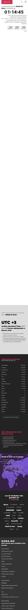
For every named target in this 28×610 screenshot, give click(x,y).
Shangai (3, 404)
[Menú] (26, 2)
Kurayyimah (7, 518)
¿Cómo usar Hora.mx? (8, 606)
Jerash (14, 515)
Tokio (23, 27)
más (25, 31)
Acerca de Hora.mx (7, 608)
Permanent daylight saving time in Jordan (14, 338)
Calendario (4, 569)
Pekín (17, 27)
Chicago (3, 367)
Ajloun (5, 504)
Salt (21, 521)
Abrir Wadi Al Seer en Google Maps (13, 467)
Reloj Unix (4, 594)
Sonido (3, 576)
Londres (3, 381)
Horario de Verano (7, 559)
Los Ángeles (4, 365)
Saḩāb (7, 523)
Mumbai (3, 400)
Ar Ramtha (7, 513)
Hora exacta (5, 549)
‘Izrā (17, 529)
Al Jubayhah (14, 504)
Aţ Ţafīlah (21, 512)
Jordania (14, 500)
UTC (2, 377)
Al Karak (22, 504)
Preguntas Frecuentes (8, 603)
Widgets (4, 583)
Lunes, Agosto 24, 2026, (17, 15)
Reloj (2, 561)
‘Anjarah (11, 529)
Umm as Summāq (16, 523)
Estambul (4, 393)
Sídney (3, 411)
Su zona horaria (6, 554)
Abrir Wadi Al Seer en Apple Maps (13, 471)
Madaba (21, 518)
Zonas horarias (5, 556)
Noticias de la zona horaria (9, 585)
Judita (19, 515)
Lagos (3, 379)
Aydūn (14, 512)
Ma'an (14, 518)
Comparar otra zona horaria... (11, 417)
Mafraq (7, 521)
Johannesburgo (5, 383)
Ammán (10, 510)
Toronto (3, 372)
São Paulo (4, 374)
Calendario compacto (8, 571)
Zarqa (19, 526)
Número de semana (7, 574)
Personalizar (5, 601)
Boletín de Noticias (7, 588)
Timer (3, 566)
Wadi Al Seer (10, 526)
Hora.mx (6, 2)
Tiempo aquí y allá (7, 551)
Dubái (3, 397)
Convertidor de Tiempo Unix (10, 597)
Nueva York (4, 370)
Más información (21, 18)
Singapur (3, 407)
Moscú (3, 395)
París (10, 27)
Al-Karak (19, 507)
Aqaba (18, 510)
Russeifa (14, 521)
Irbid (8, 515)
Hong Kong (4, 402)
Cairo (2, 390)
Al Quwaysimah (10, 507)
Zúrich (3, 388)
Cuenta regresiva (6, 564)
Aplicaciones (5, 580)
